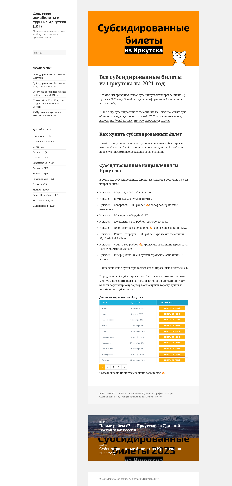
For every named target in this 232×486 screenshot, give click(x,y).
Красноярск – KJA (42, 136)
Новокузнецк (107, 354)
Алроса (104, 120)
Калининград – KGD (44, 205)
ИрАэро (139, 120)
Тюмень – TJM (40, 173)
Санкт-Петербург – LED (45, 195)
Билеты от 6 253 (171, 320)
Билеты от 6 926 (171, 349)
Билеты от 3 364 (171, 308)
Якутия (165, 120)
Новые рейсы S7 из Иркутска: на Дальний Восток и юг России (49, 103)
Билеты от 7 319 (171, 354)
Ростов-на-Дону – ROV (45, 200)
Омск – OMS (39, 146)
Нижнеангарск (108, 337)
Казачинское (107, 343)
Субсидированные (109, 396)
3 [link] (113, 367)
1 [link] (102, 367)
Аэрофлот (151, 120)
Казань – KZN (40, 184)
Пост (123, 393)
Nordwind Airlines (121, 120)
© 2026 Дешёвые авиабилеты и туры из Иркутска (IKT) (129, 478)
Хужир (104, 326)
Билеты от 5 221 (171, 314)
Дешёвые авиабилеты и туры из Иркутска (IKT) (49, 20)
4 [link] (118, 367)
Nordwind (136, 393)
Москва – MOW (41, 189)
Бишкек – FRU (40, 168)
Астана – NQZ (40, 152)
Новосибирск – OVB (43, 141)
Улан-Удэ (105, 308)
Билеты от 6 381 (171, 331)
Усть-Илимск (107, 349)
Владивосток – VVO (43, 162)
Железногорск (108, 320)
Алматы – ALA (40, 157)
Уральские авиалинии (167, 116)
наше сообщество (149, 373)
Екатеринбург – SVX (44, 178)
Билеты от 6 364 (171, 325)
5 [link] (124, 367)
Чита (104, 314)
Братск (105, 331)
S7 (150, 116)
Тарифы (124, 396)
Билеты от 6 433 (171, 343)
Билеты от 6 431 (171, 337)
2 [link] (107, 367)
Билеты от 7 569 (171, 360)
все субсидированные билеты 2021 (164, 268)
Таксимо (105, 360)
